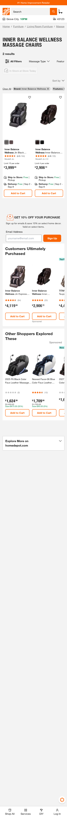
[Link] (18, 145)
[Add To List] (29, 97)
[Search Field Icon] (53, 11)
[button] (58, 80)
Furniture (18, 26)
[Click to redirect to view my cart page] (60, 11)
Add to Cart (18, 193)
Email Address (14, 231)
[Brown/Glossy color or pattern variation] (11, 142)
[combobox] (30, 11)
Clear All (7, 88)
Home (6, 26)
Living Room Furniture (40, 26)
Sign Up (52, 238)
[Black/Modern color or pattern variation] (6, 142)
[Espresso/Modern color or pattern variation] (37, 142)
